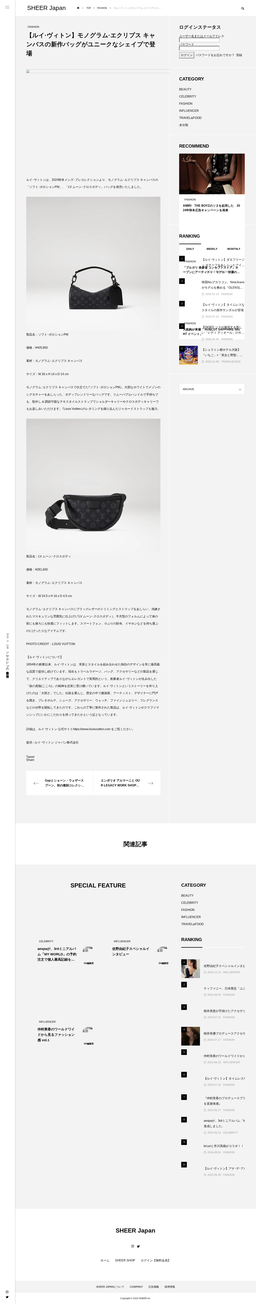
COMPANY (136, 1286)
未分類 (183, 125)
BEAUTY (185, 89)
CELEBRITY (187, 96)
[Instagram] (7, 1291)
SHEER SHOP (125, 1260)
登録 (239, 55)
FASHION (185, 103)
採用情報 (170, 1286)
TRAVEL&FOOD (190, 117)
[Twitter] (7, 1296)
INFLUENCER (189, 110)
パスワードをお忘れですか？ (215, 55)
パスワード (186, 44)
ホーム (104, 1260)
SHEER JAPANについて (110, 1286)
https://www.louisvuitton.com (92, 729)
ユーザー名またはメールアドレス (201, 36)
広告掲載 (153, 1286)
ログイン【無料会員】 (156, 1260)
